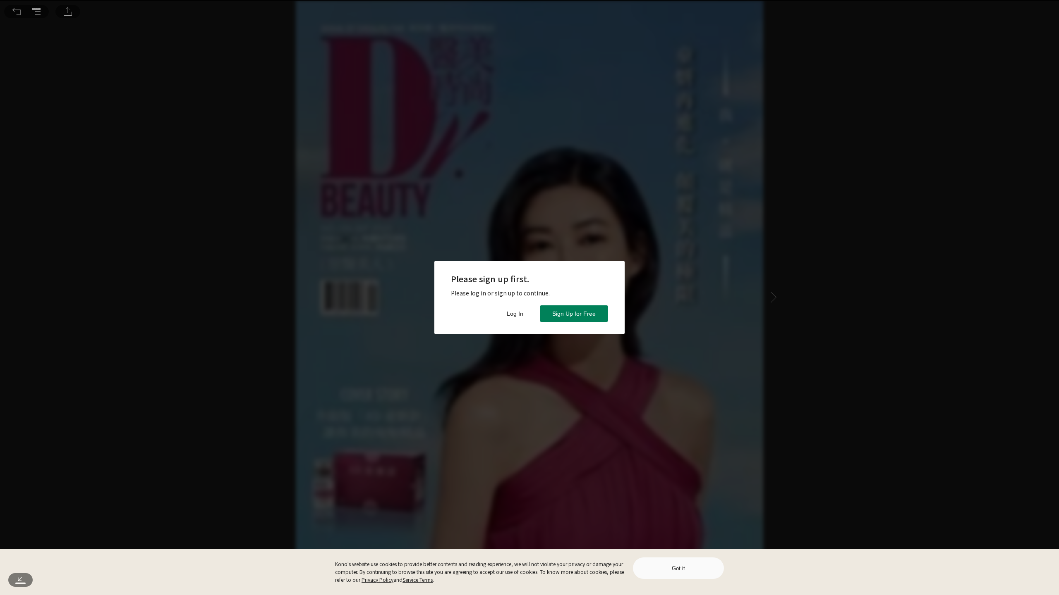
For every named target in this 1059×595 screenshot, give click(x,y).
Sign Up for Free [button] (574, 313)
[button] (16, 11)
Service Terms (418, 579)
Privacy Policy (377, 579)
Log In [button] (515, 313)
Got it (678, 568)
